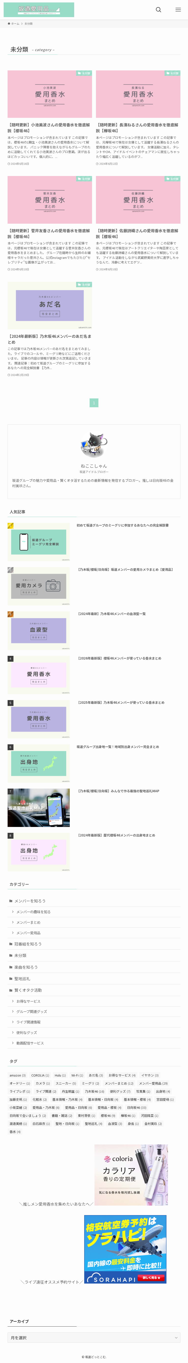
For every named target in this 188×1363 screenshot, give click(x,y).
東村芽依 (86, 1115)
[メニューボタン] (178, 10)
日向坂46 (136, 1107)
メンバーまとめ (28, 922)
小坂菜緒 (18, 1107)
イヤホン (150, 1075)
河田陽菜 (149, 1115)
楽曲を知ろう (26, 967)
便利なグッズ (26, 1032)
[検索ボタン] (158, 10)
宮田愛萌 (165, 1099)
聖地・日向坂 (67, 1123)
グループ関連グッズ (31, 1011)
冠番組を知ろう (28, 944)
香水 (15, 1131)
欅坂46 (128, 1115)
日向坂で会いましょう (28, 1115)
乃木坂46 (94, 1091)
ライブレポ (20, 1091)
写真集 (143, 1091)
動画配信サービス (30, 1042)
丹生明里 (70, 1091)
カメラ (43, 1083)
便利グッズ (120, 1091)
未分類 (20, 955)
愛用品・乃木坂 (46, 1107)
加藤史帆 (18, 1099)
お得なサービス (28, 1001)
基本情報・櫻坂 (137, 1099)
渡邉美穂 (18, 1123)
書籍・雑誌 (62, 1115)
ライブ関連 (46, 1091)
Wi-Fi (77, 1075)
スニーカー (66, 1083)
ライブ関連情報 (28, 1021)
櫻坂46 (108, 1115)
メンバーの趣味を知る (33, 911)
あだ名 (96, 1075)
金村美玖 (153, 1123)
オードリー (20, 1083)
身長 (133, 1123)
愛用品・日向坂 (78, 1107)
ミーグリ (90, 1083)
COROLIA (40, 1075)
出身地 (163, 1091)
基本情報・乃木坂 (67, 1099)
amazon (18, 1075)
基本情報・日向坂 (103, 1099)
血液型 (115, 1123)
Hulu (60, 1075)
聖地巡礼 (22, 978)
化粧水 (40, 1099)
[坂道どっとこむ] (39, 10)
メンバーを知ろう (30, 901)
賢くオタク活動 (28, 990)
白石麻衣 (41, 1123)
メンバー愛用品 (28, 932)
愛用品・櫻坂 (109, 1107)
